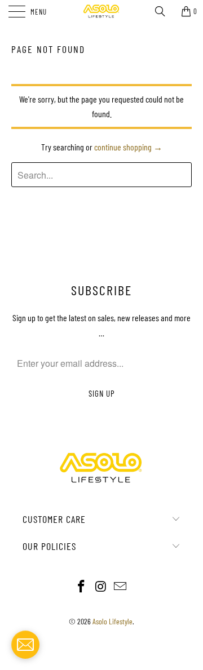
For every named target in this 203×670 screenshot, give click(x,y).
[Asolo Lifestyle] (101, 11)
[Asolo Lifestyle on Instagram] (100, 586)
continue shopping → (128, 146)
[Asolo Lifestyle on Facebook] (81, 586)
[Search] (164, 11)
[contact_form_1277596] (25, 645)
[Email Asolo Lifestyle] (120, 586)
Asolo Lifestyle (112, 621)
